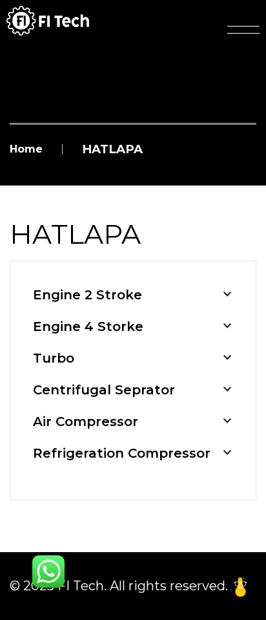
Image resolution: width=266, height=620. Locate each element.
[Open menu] (243, 30)
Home (26, 149)
